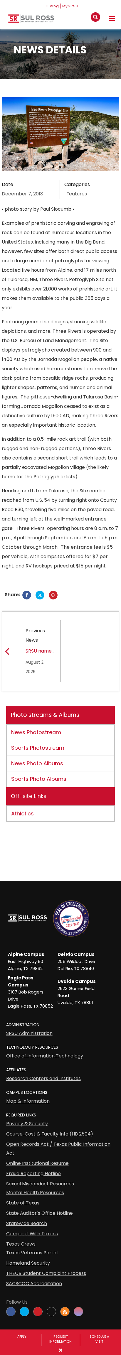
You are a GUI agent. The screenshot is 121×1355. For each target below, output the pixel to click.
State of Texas (22, 1202)
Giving (52, 6)
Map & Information (28, 1101)
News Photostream (36, 732)
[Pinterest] (53, 595)
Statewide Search (26, 1223)
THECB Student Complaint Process (46, 1273)
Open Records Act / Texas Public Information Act (58, 1148)
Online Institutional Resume (37, 1163)
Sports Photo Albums (38, 779)
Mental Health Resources (35, 1192)
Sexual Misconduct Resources (40, 1183)
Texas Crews (21, 1244)
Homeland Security (28, 1263)
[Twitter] (40, 595)
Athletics (22, 813)
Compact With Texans (32, 1233)
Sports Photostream (37, 747)
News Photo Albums (37, 763)
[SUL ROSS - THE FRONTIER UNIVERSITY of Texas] (31, 20)
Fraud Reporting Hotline (33, 1173)
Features (76, 193)
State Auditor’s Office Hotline (39, 1213)
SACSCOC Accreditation (34, 1283)
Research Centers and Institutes (43, 1078)
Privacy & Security (27, 1123)
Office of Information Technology (44, 1055)
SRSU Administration (29, 1033)
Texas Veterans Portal (32, 1252)
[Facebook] (26, 595)
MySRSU (70, 6)
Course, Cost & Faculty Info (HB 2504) (49, 1134)
